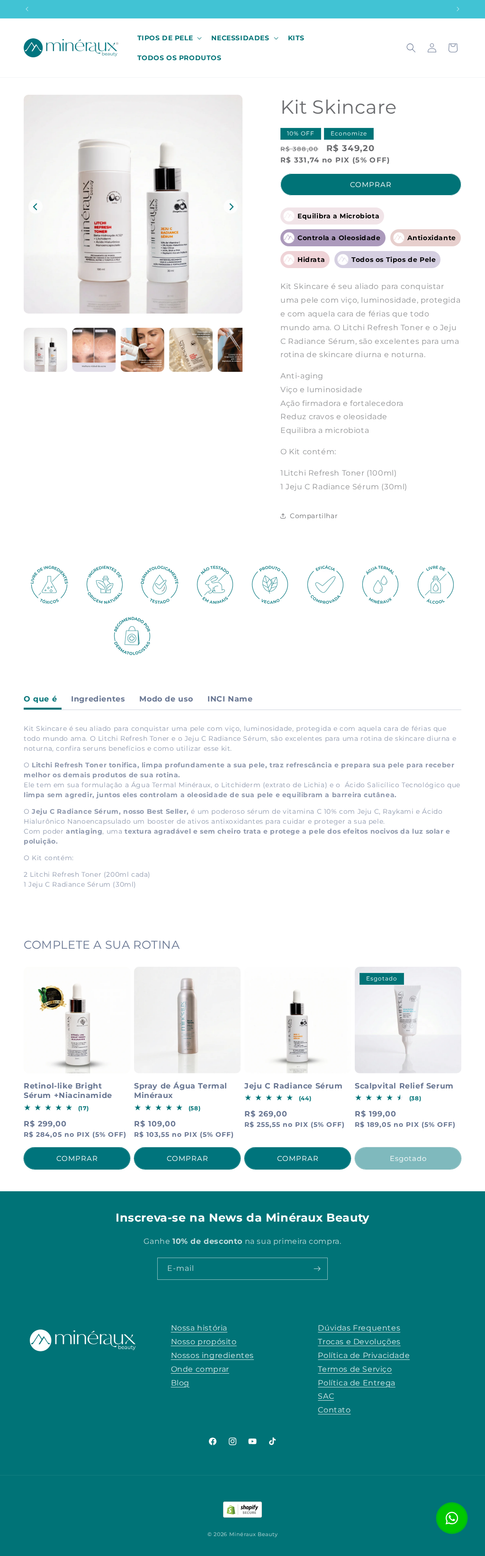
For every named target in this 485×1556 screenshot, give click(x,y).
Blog (180, 1382)
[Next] (231, 206)
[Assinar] (316, 1269)
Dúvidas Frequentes (359, 1327)
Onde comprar (200, 1369)
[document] (133, 206)
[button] (169, 38)
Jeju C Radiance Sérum (293, 1085)
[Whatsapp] (452, 1518)
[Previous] (35, 206)
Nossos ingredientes (212, 1355)
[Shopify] (242, 1512)
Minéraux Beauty (253, 1534)
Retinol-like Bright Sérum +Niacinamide (68, 1090)
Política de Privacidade (364, 1355)
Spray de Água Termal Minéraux (180, 1090)
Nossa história (199, 1327)
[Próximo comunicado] (458, 9)
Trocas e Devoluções (359, 1341)
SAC (326, 1396)
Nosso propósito (204, 1341)
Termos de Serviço (355, 1369)
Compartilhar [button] (314, 516)
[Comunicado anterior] (27, 9)
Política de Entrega (356, 1382)
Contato (334, 1409)
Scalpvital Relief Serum (404, 1085)
